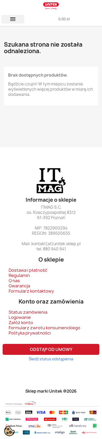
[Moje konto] (90, 19)
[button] (12, 19)
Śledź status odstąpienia (51, 358)
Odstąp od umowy (51, 349)
